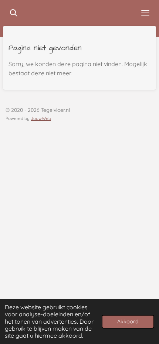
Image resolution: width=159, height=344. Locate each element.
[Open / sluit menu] (145, 13)
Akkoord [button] (128, 321)
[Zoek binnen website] (14, 13)
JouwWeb (41, 118)
